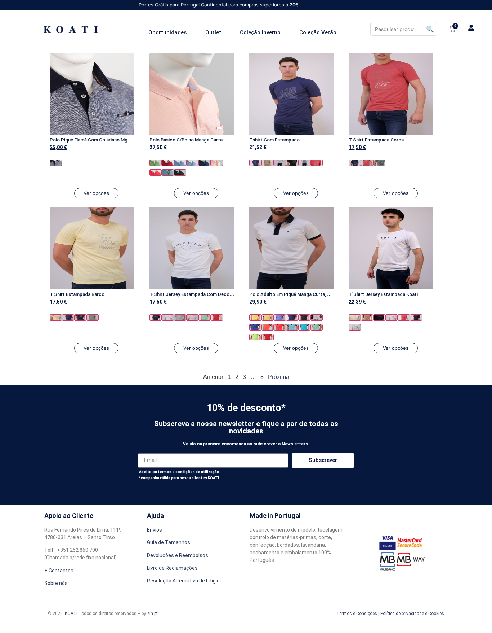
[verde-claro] (316, 327)
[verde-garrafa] (180, 172)
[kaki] (379, 163)
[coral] (316, 163)
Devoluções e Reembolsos (177, 555)
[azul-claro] (192, 163)
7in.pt (152, 613)
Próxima (278, 377)
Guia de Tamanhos (168, 542)
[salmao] (155, 172)
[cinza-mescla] (280, 163)
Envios (154, 530)
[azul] (180, 163)
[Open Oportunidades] (191, 33)
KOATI (71, 613)
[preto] (292, 163)
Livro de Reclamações (172, 568)
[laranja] (267, 327)
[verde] (304, 163)
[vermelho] (168, 163)
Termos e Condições (356, 613)
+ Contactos (58, 570)
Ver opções (96, 193)
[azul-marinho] (56, 163)
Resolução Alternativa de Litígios (185, 581)
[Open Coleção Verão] (341, 33)
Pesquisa (430, 29)
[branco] (168, 317)
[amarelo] (56, 317)
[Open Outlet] (225, 33)
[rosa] (217, 163)
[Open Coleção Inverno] (285, 33)
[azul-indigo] (204, 163)
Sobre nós (56, 583)
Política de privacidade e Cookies (412, 613)
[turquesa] (168, 172)
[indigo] (255, 327)
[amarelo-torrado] (267, 317)
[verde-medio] (155, 163)
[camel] (267, 163)
